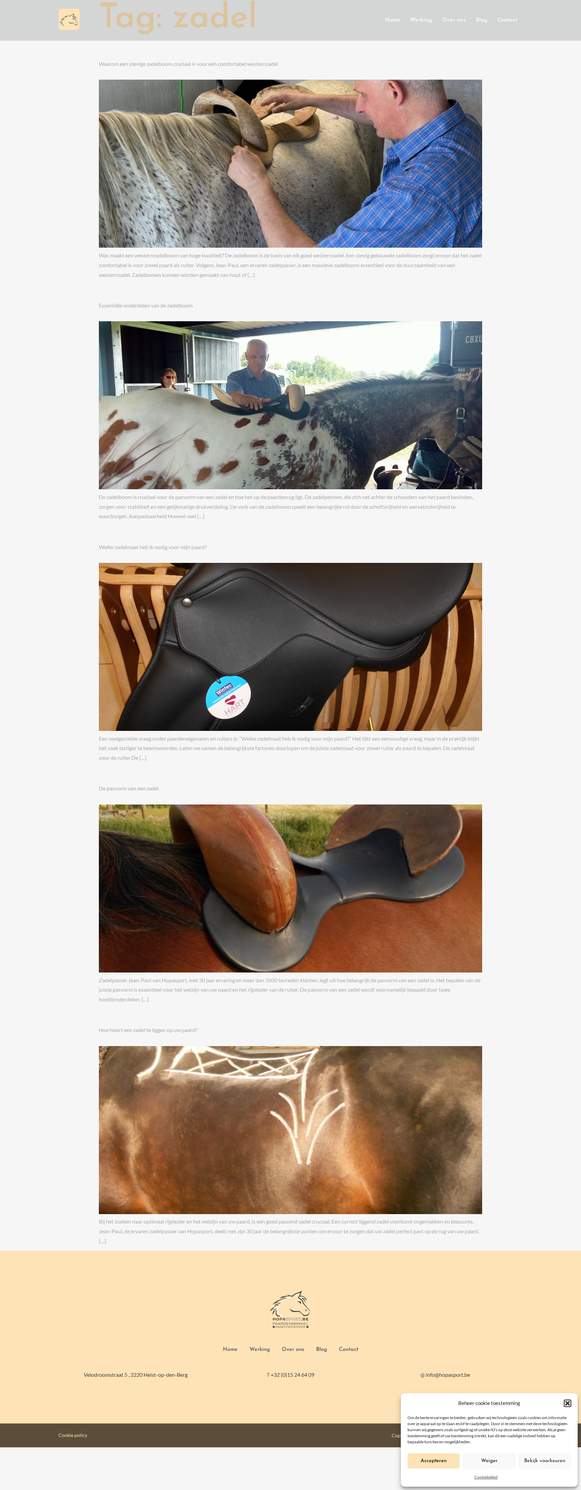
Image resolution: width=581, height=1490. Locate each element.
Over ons (454, 20)
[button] (567, 1403)
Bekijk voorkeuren (544, 1460)
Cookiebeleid (486, 1477)
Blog (481, 20)
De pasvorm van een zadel (129, 788)
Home (392, 20)
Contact (507, 20)
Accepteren (434, 1460)
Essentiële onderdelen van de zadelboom (146, 305)
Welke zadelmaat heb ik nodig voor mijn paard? (153, 547)
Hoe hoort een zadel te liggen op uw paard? (148, 1030)
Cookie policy (73, 1435)
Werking (421, 20)
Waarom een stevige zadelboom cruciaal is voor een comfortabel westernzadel (188, 63)
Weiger (489, 1460)
